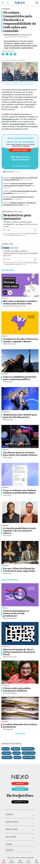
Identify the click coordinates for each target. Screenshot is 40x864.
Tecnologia (6, 757)
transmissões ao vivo (10, 119)
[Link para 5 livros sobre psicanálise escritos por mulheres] (20, 672)
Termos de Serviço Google (13, 235)
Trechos (6, 203)
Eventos (9, 850)
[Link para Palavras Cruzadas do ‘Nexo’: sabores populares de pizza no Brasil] (20, 633)
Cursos (9, 844)
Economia (15, 749)
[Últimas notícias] (28, 861)
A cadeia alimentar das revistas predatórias (20, 725)
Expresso (5, 374)
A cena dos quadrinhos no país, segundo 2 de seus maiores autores (19, 530)
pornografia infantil (18, 124)
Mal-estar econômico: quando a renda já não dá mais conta (20, 302)
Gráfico (4, 336)
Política (5, 749)
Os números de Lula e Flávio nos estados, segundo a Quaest (20, 340)
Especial (6, 178)
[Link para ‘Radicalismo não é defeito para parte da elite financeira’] (20, 398)
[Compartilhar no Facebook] (3, 54)
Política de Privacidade (31, 233)
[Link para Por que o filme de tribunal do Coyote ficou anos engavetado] (20, 552)
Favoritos (6, 191)
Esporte (17, 757)
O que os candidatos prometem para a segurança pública (19, 378)
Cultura (16, 753)
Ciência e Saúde (29, 753)
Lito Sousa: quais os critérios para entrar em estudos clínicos (20, 453)
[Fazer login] (37, 3)
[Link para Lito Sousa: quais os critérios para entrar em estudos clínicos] (20, 436)
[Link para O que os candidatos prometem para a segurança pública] (20, 360)
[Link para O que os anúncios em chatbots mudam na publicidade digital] (20, 474)
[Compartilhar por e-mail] (11, 54)
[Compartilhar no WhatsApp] (15, 54)
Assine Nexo (20, 783)
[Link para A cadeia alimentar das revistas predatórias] (20, 708)
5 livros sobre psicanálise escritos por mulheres (17, 689)
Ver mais (20, 734)
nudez (15, 107)
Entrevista (5, 412)
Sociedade (6, 753)
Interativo (7, 183)
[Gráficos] (12, 861)
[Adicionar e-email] (35, 230)
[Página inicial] (20, 3)
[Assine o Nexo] (3, 861)
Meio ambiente (28, 757)
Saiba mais (17, 171)
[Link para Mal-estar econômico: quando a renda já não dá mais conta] (20, 285)
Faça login (20, 789)
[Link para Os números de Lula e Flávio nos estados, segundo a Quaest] (20, 322)
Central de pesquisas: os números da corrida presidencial (16, 613)
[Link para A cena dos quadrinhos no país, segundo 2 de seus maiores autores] (20, 512)
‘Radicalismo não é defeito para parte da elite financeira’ (20, 416)
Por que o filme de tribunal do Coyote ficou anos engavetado (19, 569)
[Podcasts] (20, 861)
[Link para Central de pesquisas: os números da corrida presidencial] (20, 594)
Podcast (4, 298)
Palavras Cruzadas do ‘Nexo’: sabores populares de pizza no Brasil (19, 652)
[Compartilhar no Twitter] (7, 54)
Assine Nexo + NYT (20, 801)
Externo (6, 197)
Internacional (28, 749)
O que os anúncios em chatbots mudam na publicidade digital (19, 491)
